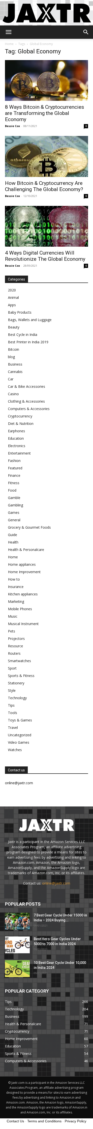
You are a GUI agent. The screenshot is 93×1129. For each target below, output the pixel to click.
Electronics (16, 445)
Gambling (15, 505)
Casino (13, 393)
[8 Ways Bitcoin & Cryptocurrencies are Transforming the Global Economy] (46, 80)
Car (10, 379)
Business (15, 364)
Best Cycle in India (22, 334)
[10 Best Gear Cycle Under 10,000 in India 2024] (17, 968)
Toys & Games (20, 720)
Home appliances (22, 564)
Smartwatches (19, 660)
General (14, 520)
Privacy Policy (75, 1121)
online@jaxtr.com (56, 883)
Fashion (14, 460)
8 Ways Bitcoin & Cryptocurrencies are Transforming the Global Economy (44, 113)
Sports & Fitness (21, 675)
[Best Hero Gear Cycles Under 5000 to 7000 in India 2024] (17, 945)
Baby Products (19, 312)
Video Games (18, 742)
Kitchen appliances (23, 594)
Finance (14, 475)
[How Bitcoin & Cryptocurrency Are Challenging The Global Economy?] (46, 156)
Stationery (16, 683)
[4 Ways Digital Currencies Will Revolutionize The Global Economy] (46, 226)
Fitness (13, 482)
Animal (13, 297)
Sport (12, 668)
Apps (12, 305)
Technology (17, 697)
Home (9, 44)
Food (12, 490)
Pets (11, 631)
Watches (15, 749)
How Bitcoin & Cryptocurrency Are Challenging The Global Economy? (44, 186)
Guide (12, 534)
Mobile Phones (20, 609)
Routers (14, 653)
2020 (12, 290)
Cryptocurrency (20, 416)
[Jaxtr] (46, 12)
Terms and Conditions (44, 1121)
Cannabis (15, 371)
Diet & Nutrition (20, 423)
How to (14, 579)
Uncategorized (19, 735)
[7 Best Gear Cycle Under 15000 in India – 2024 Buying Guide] (17, 921)
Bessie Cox (12, 126)
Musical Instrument (23, 623)
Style (12, 690)
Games (13, 512)
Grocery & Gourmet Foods (29, 527)
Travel (13, 727)
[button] (8, 32)
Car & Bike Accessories (26, 386)
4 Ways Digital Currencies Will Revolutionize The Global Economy (45, 256)
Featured (15, 468)
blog (11, 356)
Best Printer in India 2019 (28, 342)
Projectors (16, 638)
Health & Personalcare (26, 549)
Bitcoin (13, 349)
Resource (15, 646)
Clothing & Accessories (26, 401)
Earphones (16, 431)
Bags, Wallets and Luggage (30, 319)
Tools (12, 712)
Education (16, 438)
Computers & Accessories (29, 408)
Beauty (13, 327)
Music (12, 616)
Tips (11, 705)
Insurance (16, 586)
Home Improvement (24, 571)
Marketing (16, 601)
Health (13, 542)
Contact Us (15, 1121)
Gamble (14, 497)
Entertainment (19, 453)
